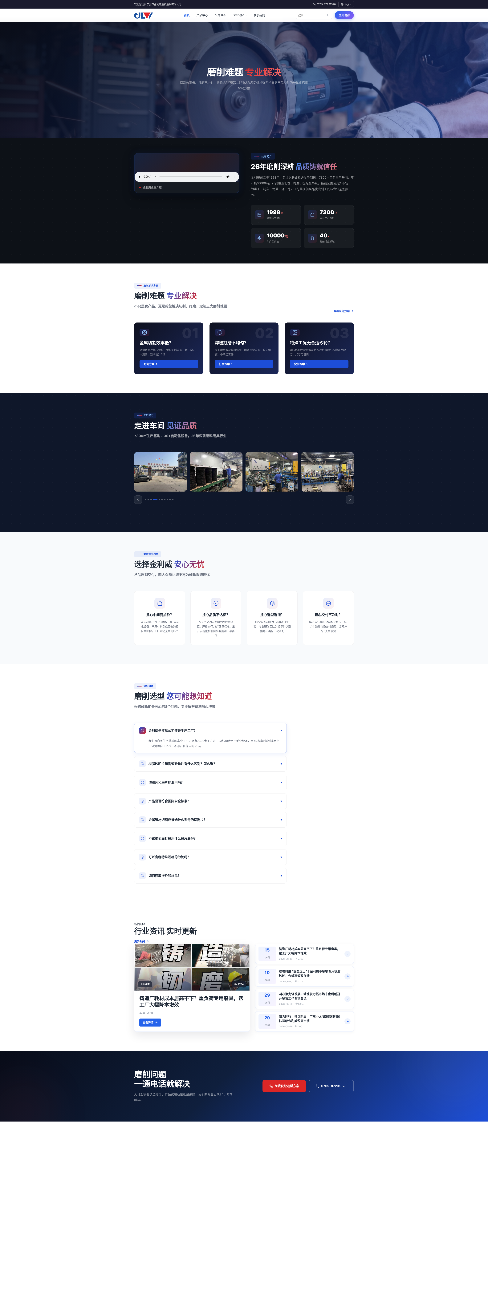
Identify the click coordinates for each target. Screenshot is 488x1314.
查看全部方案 (342, 311)
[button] (138, 499)
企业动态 (240, 15)
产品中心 (202, 15)
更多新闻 (139, 941)
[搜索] (328, 15)
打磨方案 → (226, 364)
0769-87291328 (334, 1086)
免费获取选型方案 (287, 1086)
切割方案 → (150, 364)
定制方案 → (301, 364)
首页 (187, 15)
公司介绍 (220, 15)
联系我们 (259, 15)
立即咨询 (344, 15)
